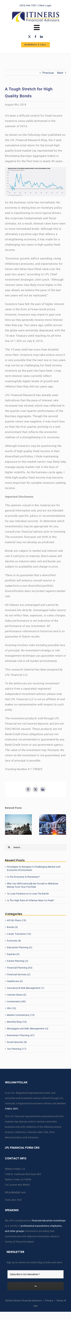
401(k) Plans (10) (16, 920)
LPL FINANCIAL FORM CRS (22, 1148)
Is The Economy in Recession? (23, 876)
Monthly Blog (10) (17, 1021)
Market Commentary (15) (21, 1015)
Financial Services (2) (18, 974)
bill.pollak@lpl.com (15, 1192)
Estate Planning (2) (17, 961)
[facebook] (35, 36)
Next (60, 72)
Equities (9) (13, 954)
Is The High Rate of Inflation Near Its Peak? (30, 900)
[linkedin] (41, 36)
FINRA (8, 1108)
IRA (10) (11, 1008)
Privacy (49, 1300)
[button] (7, 824)
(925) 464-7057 (28, 5)
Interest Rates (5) (16, 994)
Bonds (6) (12, 927)
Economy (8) (14, 940)
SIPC (15, 1108)
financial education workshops (49, 1220)
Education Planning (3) (19, 947)
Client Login (45, 5)
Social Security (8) (17, 1042)
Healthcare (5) (15, 981)
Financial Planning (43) (20, 967)
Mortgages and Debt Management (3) (27, 1028)
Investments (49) (16, 1001)
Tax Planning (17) (16, 1049)
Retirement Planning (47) (21, 1035)
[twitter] (29, 36)
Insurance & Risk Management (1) (25, 988)
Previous (48, 72)
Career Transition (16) (19, 934)
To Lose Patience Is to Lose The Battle (28, 893)
